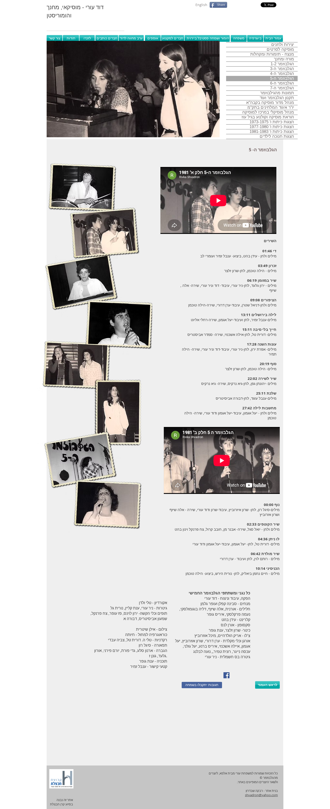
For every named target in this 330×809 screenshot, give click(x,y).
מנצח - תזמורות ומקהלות (272, 54)
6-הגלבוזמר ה (282, 83)
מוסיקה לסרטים (280, 49)
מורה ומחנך (284, 59)
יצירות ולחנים (282, 45)
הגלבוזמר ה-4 (282, 74)
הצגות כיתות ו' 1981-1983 (272, 132)
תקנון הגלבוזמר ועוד (277, 98)
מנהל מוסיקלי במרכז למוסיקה (268, 112)
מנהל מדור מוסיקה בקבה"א (270, 103)
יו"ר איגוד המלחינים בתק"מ (270, 107)
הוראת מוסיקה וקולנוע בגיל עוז (268, 117)
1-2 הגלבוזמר (282, 64)
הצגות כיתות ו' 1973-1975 (272, 122)
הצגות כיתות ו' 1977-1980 (272, 127)
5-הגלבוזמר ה (282, 78)
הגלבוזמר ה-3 (282, 69)
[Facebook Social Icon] (226, 675)
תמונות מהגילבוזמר (277, 93)
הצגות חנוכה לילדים (277, 136)
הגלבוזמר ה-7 (282, 88)
